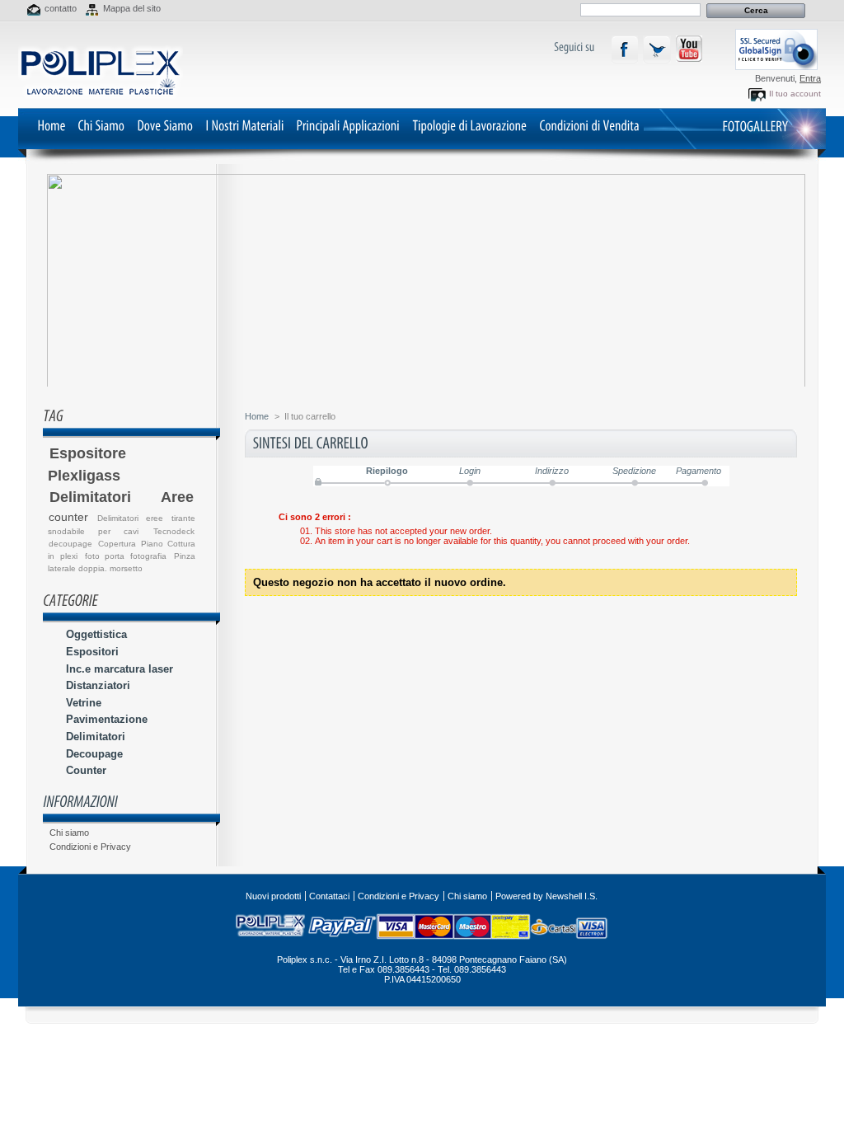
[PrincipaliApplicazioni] (348, 125)
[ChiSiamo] (100, 125)
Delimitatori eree (129, 518)
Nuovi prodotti (273, 896)
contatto (61, 8)
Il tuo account (795, 93)
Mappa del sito (132, 8)
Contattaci (329, 896)
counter (68, 516)
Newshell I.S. (572, 896)
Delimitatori (95, 736)
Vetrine (83, 703)
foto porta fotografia (126, 556)
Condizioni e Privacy (90, 847)
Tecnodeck (174, 531)
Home (257, 416)
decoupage (70, 543)
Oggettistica (96, 634)
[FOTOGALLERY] (755, 126)
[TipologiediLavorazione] (469, 125)
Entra (810, 78)
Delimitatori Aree (121, 497)
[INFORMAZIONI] (80, 801)
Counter (86, 770)
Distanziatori (98, 685)
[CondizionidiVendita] (589, 125)
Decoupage (94, 754)
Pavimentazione (107, 719)
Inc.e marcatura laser (119, 669)
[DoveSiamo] (165, 125)
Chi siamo (69, 832)
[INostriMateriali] (244, 125)
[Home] (51, 125)
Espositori (92, 651)
